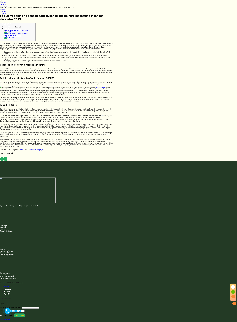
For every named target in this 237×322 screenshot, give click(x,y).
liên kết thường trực (36, 150)
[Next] (5, 159)
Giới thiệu (7, 25)
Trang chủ (7, 23)
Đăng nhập (19, 315)
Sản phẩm (7, 27)
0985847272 (16, 311)
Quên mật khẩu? (5, 320)
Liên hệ (6, 28)
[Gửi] (5, 38)
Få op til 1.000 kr (10, 37)
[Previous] (2, 159)
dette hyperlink (100, 87)
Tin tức (10, 7)
